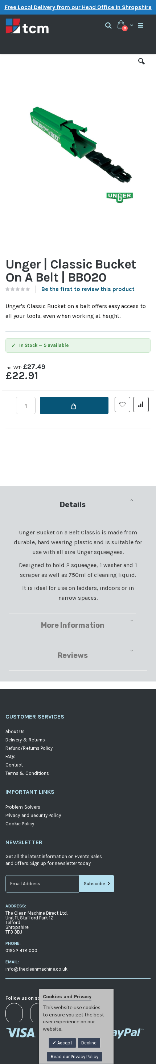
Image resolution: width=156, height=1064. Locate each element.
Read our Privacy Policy (74, 1056)
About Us (15, 731)
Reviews (73, 655)
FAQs (10, 756)
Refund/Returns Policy (29, 748)
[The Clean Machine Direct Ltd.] (41, 26)
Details (73, 504)
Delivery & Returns (25, 740)
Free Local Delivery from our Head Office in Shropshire (78, 7)
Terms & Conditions (27, 773)
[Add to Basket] (74, 405)
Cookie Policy (19, 823)
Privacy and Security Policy (33, 815)
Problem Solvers (22, 807)
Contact (14, 765)
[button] (141, 66)
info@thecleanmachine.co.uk (36, 969)
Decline (89, 1042)
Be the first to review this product (88, 289)
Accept (64, 1042)
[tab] (78, 504)
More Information (72, 625)
